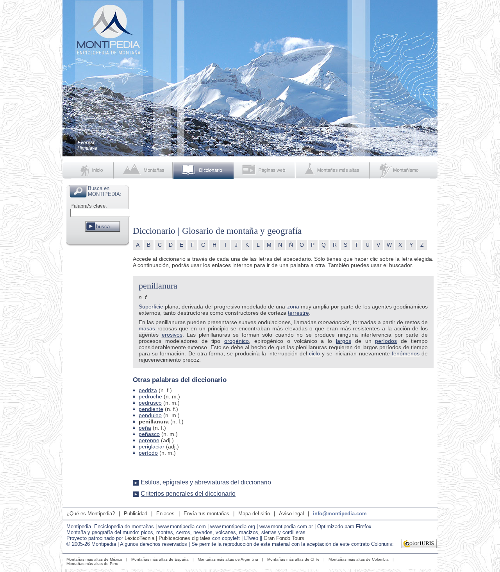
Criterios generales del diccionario (188, 493)
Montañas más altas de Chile (293, 559)
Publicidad (135, 513)
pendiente (151, 409)
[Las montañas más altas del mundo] (333, 170)
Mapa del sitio (254, 513)
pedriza (148, 390)
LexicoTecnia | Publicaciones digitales (168, 538)
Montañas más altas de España (160, 559)
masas (147, 328)
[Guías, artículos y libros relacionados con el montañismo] (404, 170)
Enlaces (165, 513)
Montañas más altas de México (94, 559)
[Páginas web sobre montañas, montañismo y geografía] (265, 170)
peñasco (149, 434)
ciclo (314, 353)
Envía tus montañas (206, 513)
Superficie (151, 306)
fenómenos (406, 353)
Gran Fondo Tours (284, 538)
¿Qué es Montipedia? (90, 513)
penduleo (150, 415)
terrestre (298, 313)
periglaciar (151, 446)
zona (293, 306)
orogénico (236, 341)
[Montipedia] (88, 170)
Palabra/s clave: (88, 206)
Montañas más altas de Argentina (228, 559)
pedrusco (150, 403)
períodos (386, 341)
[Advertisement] (97, 365)
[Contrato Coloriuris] (419, 544)
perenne (149, 440)
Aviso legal (291, 513)
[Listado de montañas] (144, 170)
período (148, 453)
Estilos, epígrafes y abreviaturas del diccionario (206, 482)
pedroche (150, 396)
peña (145, 428)
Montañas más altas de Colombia (359, 559)
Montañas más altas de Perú (92, 563)
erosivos (172, 335)
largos (343, 341)
